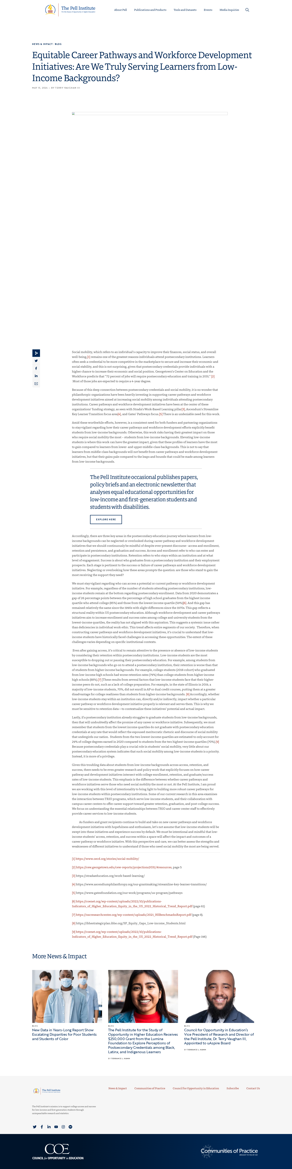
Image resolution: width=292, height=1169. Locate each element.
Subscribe (233, 1088)
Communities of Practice (149, 1088)
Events (208, 10)
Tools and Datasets (185, 10)
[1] (88, 357)
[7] (99, 679)
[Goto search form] (247, 10)
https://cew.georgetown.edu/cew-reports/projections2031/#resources (124, 867)
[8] (187, 694)
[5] (161, 414)
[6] (184, 603)
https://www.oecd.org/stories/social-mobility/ (107, 859)
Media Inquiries (229, 10)
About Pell (120, 10)
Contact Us (253, 1088)
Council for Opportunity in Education (196, 1088)
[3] (183, 409)
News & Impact (117, 1088)
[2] (213, 376)
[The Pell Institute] (70, 9)
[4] (119, 414)
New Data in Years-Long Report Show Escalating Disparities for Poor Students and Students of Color (64, 1034)
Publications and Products (150, 10)
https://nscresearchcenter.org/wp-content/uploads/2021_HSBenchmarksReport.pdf (133, 915)
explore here (106, 519)
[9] (217, 742)
